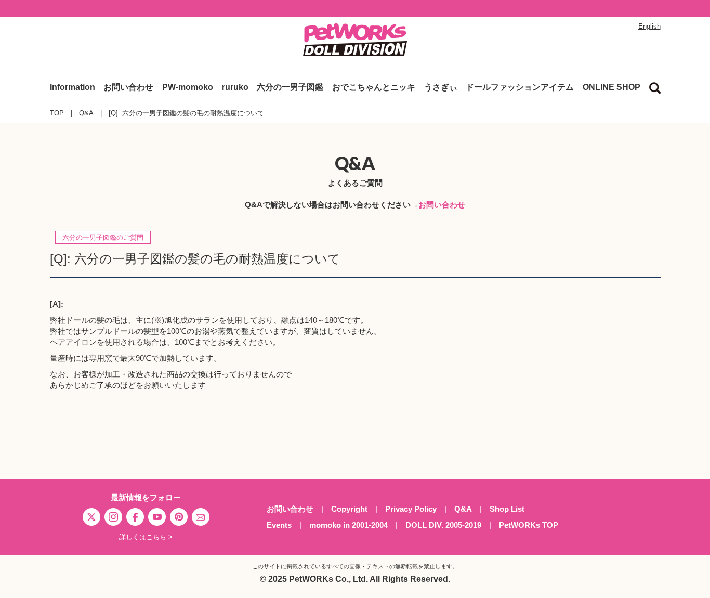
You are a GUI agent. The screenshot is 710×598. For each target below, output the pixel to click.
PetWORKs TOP (528, 525)
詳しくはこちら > (146, 537)
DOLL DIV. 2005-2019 (443, 525)
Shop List (507, 508)
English (649, 26)
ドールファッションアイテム (520, 87)
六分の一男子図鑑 (290, 87)
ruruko (235, 87)
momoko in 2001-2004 (348, 525)
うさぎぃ (440, 87)
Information (72, 87)
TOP (57, 113)
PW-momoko (187, 87)
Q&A (86, 113)
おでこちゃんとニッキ (373, 87)
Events (279, 525)
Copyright (349, 508)
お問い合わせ (128, 87)
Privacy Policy (411, 508)
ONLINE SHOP (611, 87)
